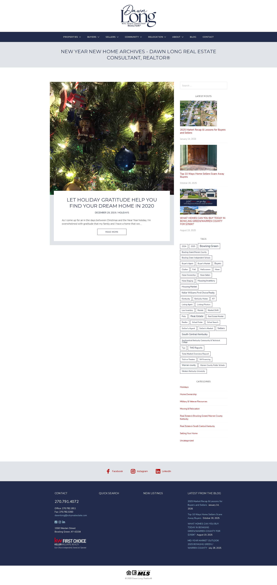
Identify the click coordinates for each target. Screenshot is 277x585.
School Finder (197, 322)
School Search (212, 322)
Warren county (189, 365)
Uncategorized (187, 440)
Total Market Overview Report (195, 354)
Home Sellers (205, 275)
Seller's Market (206, 328)
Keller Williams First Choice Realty (198, 292)
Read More (111, 232)
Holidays (123, 212)
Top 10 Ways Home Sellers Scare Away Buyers (202, 175)
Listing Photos (203, 304)
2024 (184, 246)
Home (217, 269)
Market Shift (213, 310)
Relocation (155, 37)
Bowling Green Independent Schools (196, 258)
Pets (184, 316)
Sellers (111, 37)
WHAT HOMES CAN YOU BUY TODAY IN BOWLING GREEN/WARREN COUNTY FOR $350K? (202, 221)
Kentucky (186, 298)
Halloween (205, 269)
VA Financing (204, 359)
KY (213, 298)
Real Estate (196, 316)
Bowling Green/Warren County (194, 252)
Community (132, 37)
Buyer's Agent (187, 263)
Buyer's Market (204, 263)
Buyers (91, 37)
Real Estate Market (215, 316)
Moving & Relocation (190, 408)
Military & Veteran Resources (193, 401)
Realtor (185, 322)
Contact (208, 37)
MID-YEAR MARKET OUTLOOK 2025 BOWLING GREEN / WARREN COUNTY (203, 544)
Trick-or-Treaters (188, 359)
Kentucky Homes (201, 299)
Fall (194, 269)
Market (200, 310)
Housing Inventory (206, 280)
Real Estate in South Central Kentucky (197, 426)
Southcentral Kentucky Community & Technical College (201, 341)
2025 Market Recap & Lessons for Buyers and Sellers (203, 131)
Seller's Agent (188, 328)
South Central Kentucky (195, 334)
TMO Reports (196, 347)
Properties (70, 37)
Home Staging (187, 281)
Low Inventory (187, 310)
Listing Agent (187, 304)
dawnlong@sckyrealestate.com (71, 515)
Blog (193, 37)
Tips (183, 348)
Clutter (185, 269)
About (176, 37)
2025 (193, 246)
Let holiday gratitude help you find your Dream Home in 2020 (112, 203)
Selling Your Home (188, 433)
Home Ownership (189, 275)
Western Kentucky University (193, 371)
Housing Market (189, 286)
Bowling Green (209, 246)
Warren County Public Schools (212, 365)
